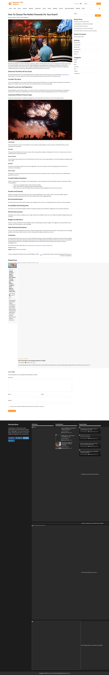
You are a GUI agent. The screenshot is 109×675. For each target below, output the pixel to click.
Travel (44, 8)
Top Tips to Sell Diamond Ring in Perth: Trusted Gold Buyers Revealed (69, 443)
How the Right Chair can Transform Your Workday (83, 28)
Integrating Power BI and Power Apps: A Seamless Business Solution (89, 429)
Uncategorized (77, 73)
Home (10, 8)
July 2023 (76, 54)
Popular (25, 8)
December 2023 (77, 42)
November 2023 (77, 45)
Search (75, 13)
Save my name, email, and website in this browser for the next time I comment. (27, 406)
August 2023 (76, 51)
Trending (31, 8)
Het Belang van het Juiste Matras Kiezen (81, 21)
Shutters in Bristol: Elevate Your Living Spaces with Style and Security (88, 444)
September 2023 (77, 49)
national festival (64, 74)
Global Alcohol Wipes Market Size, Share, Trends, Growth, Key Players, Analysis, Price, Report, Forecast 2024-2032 (12, 281)
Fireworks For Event (15, 249)
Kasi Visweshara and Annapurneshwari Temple (31, 360)
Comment (10, 377)
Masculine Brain (50, 673)
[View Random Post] (99, 9)
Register (78, 8)
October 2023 (76, 47)
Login (83, 8)
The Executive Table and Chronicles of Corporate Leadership (85, 30)
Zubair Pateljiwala (24, 17)
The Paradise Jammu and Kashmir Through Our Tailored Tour (39, 245)
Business (55, 8)
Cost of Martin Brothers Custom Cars (81, 26)
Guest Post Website (69, 8)
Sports (49, 8)
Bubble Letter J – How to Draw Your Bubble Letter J (68, 428)
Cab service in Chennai (85, 436)
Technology (38, 8)
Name (9, 394)
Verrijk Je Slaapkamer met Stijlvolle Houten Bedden (83, 24)
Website (10, 400)
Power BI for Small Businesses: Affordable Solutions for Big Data (89, 452)
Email (42, 394)
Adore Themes (66, 673)
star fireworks (56, 65)
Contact (61, 8)
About (19, 8)
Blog (15, 8)
